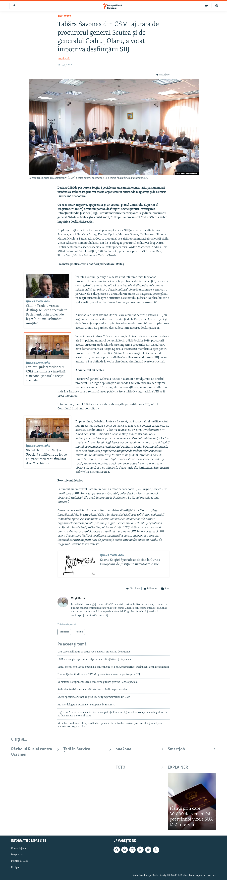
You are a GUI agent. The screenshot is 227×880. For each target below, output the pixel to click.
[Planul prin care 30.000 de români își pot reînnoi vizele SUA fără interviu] (192, 801)
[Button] (163, 75)
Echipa (15, 867)
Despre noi (17, 854)
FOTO (120, 767)
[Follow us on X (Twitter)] (156, 850)
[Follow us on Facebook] (117, 850)
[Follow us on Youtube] (124, 850)
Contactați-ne (19, 848)
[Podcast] (217, 5)
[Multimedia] (207, 5)
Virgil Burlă (63, 58)
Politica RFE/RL (19, 861)
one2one (123, 749)
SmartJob (176, 749)
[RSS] (140, 850)
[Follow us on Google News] (148, 850)
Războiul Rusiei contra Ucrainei (31, 752)
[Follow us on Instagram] (132, 850)
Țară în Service (76, 749)
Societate (64, 16)
